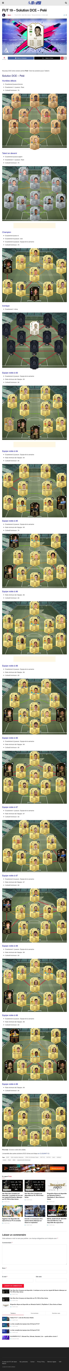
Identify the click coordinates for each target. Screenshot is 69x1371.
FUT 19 (42, 1157)
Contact (32, 1362)
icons (4, 1160)
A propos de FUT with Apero (9, 1362)
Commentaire (7, 1243)
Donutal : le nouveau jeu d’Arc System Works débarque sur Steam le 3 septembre (34, 1220)
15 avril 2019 (17, 15)
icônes (59, 1157)
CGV (60, 1362)
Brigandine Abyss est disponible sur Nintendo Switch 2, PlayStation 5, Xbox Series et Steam (57, 1196)
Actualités (7, 1190)
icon (53, 1157)
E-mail (5, 1277)
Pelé (9, 1160)
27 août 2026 (6, 1201)
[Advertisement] (34, 64)
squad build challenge (23, 1160)
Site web (39, 1277)
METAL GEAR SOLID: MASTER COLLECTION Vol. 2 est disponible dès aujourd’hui (56, 1220)
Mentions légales (51, 1362)
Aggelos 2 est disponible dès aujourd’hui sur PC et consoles (11, 1220)
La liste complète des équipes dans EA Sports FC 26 (24, 1330)
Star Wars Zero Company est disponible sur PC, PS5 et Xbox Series (34, 1195)
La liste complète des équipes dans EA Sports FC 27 (24, 1324)
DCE (7, 1157)
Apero (9, 15)
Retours (4, 1363)
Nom (4, 1268)
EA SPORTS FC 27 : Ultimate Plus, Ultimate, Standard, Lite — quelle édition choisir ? (34, 1336)
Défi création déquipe (17, 1157)
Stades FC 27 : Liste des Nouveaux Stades (22, 1317)
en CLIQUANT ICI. (44, 1153)
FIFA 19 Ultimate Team (32, 1157)
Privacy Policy (41, 1362)
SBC (14, 1160)
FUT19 (48, 1157)
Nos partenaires (24, 1362)
